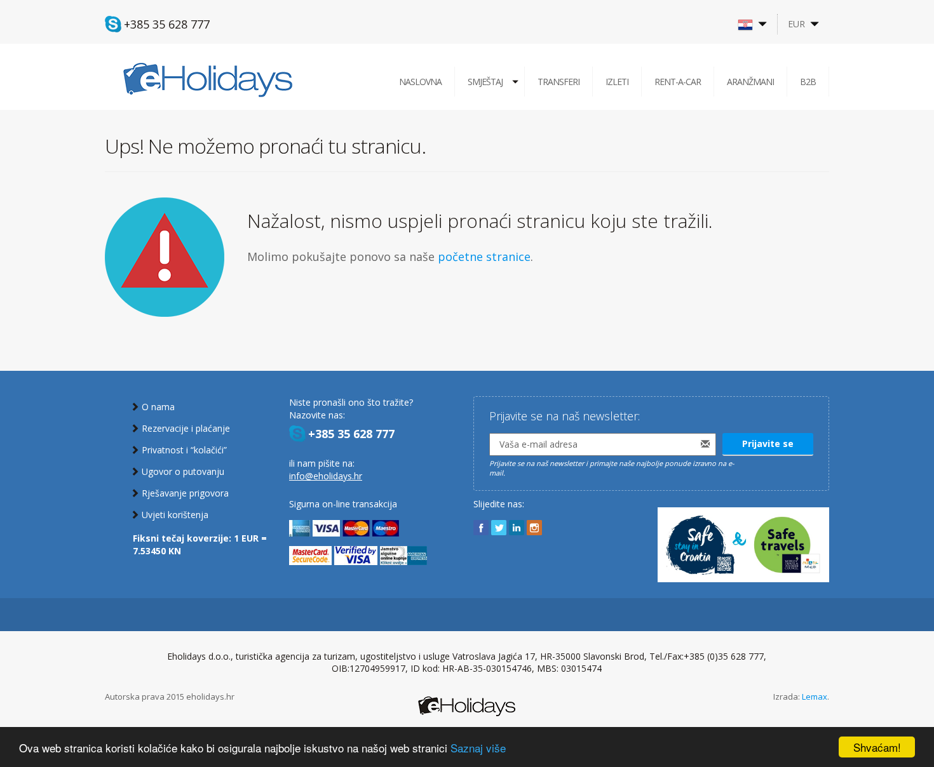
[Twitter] (498, 527)
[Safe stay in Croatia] (743, 539)
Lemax (814, 696)
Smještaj (485, 82)
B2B (808, 82)
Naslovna (420, 82)
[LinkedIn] (516, 527)
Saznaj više (478, 748)
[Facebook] (481, 527)
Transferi (558, 82)
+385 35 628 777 (167, 24)
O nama (158, 407)
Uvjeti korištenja (175, 515)
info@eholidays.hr (325, 476)
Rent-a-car (677, 82)
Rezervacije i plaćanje (186, 428)
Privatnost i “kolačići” (184, 450)
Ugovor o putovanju (183, 471)
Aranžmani (750, 82)
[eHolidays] (207, 79)
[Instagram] (534, 527)
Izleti (617, 82)
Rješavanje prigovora (185, 493)
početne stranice (484, 256)
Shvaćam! (877, 747)
